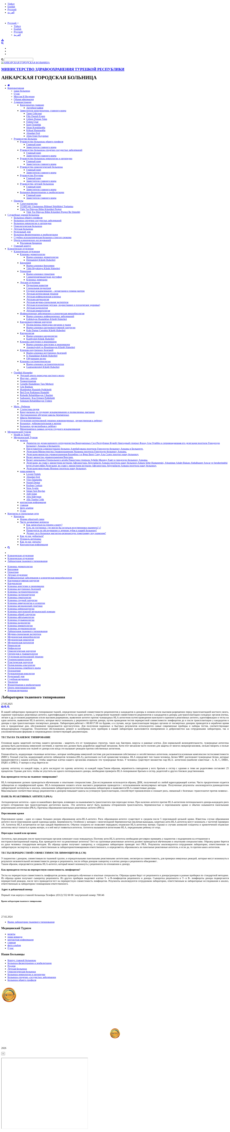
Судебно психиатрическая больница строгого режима (42, 237)
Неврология (14, 645)
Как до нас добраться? (32, 536)
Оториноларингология (20, 659)
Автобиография (34, 107)
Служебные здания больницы (23, 215)
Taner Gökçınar (34, 113)
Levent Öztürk (33, 474)
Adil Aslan (31, 494)
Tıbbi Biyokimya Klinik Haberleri (43, 268)
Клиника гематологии (19, 597)
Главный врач (33, 144)
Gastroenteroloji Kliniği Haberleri (42, 367)
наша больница (22, 91)
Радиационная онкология (21, 673)
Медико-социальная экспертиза (24, 634)
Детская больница (23, 229)
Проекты (18, 200)
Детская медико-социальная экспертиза (47, 302)
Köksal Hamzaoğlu (35, 130)
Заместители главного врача (41, 147)
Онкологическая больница (28, 226)
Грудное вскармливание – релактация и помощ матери (55, 291)
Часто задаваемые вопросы (34, 522)
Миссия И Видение (24, 96)
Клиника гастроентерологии (35, 361)
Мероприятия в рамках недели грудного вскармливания (50, 429)
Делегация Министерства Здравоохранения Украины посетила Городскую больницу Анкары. (76, 451)
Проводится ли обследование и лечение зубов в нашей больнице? (61, 530)
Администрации (22, 102)
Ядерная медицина (18, 690)
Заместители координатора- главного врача (43, 110)
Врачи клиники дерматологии (42, 257)
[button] (13, 23)
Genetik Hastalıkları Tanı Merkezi (37, 384)
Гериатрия (25, 271)
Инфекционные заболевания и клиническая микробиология (52, 313)
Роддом (11, 966)
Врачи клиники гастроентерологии (45, 364)
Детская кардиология (37, 299)
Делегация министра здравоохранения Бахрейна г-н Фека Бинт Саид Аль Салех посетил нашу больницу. (82, 454)
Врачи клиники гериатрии (40, 274)
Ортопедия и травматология (23, 653)
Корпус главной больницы (22, 960)
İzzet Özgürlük (33, 124)
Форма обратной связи (32, 519)
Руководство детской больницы (37, 184)
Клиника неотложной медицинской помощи (31, 611)
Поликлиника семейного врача (24, 668)
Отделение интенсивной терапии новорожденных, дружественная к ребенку (61, 420)
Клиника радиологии (19, 622)
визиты (24, 440)
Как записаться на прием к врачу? (44, 524)
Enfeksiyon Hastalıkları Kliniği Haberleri (46, 319)
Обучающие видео (36, 358)
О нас (17, 93)
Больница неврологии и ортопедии (32, 223)
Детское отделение (30, 282)
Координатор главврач (32, 105)
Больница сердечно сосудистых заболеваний (37, 220)
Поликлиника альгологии (21, 665)
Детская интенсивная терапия (42, 293)
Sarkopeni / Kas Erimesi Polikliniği (37, 398)
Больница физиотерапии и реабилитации (42, 192)
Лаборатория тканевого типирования (27, 561)
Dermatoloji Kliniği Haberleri (40, 260)
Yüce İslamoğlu (34, 479)
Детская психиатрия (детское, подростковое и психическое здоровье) (63, 305)
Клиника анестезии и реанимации (38, 341)
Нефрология (14, 648)
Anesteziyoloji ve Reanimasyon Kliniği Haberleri (50, 347)
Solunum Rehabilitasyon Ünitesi (36, 401)
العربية (11, 12)
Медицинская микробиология (24, 637)
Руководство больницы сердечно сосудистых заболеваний (51, 150)
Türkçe (11, 4)
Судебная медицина (18, 679)
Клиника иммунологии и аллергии (26, 603)
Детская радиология (37, 308)
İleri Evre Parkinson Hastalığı (34, 392)
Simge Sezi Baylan (35, 491)
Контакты (19, 516)
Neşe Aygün (32, 488)
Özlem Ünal (32, 122)
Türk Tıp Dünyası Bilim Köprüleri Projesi (40, 209)
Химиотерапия (28, 381)
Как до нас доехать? (30, 541)
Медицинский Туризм (26, 437)
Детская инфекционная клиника (43, 296)
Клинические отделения (20, 248)
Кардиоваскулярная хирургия (36, 322)
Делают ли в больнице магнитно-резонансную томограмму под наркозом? (66, 533)
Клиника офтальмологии (21, 617)
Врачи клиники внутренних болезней (46, 353)
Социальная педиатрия (38, 288)
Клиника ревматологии (20, 625)
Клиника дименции (36, 279)
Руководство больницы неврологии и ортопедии (46, 158)
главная (24, 505)
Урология (13, 682)
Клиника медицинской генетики (25, 606)
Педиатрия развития (37, 285)
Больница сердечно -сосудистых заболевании (32, 977)
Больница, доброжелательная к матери (40, 423)
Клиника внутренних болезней (36, 350)
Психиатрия (14, 670)
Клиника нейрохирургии (21, 608)
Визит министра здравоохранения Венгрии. (49, 457)
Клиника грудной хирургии (22, 600)
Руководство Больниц (25, 138)
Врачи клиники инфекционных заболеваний (50, 316)
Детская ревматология (38, 310)
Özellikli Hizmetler (23, 372)
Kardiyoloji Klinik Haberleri (40, 339)
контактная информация (33, 502)
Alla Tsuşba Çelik (35, 499)
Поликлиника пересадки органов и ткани (48, 324)
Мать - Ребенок (22, 406)
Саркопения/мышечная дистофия (44, 277)
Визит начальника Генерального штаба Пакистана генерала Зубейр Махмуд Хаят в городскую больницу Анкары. (87, 460)
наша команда (27, 471)
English (11, 6)
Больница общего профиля (28, 217)
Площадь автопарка (30, 539)
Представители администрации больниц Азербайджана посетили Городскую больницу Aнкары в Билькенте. (84, 448)
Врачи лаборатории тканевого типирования (31, 922)
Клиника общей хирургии (22, 614)
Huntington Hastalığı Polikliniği (35, 389)
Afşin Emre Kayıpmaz (37, 136)
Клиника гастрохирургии (21, 594)
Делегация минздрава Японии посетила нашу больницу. (56, 468)
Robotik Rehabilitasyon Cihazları (36, 395)
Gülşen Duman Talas (36, 119)
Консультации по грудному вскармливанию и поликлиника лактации (57, 412)
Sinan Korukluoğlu (35, 127)
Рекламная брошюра (31, 243)
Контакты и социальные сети (23, 513)
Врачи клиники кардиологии (41, 336)
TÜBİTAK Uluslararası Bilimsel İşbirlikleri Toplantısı (46, 206)
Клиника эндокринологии (22, 628)
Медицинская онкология (21, 639)
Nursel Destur (33, 482)
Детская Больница (17, 968)
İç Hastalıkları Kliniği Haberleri (41, 355)
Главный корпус (22, 246)
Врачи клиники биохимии (40, 265)
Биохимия (25, 262)
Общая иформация (24, 99)
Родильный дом (22, 231)
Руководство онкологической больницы (41, 167)
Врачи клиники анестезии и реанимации (48, 344)
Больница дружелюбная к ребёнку (38, 426)
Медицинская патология (21, 642)
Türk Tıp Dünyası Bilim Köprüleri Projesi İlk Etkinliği (53, 212)
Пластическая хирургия (20, 662)
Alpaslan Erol (33, 133)
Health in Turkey (22, 434)
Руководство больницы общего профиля (41, 141)
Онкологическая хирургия (22, 651)
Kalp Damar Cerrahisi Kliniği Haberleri (45, 330)
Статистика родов (29, 409)
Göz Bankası (26, 386)
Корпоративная (16, 88)
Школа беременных (30, 417)
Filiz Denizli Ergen (35, 116)
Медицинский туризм (19, 432)
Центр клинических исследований (32, 240)
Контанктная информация (34, 544)
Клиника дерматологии (32, 254)
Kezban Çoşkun (34, 485)
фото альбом (26, 508)
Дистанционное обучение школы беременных (44, 415)
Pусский (12, 9)
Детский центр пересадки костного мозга (42, 375)
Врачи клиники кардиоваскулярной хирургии (50, 327)
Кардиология (27, 333)
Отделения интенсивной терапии (25, 656)
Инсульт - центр (28, 378)
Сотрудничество (29, 203)
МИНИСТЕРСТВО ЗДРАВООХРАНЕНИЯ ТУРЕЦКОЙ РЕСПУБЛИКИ (62, 69)
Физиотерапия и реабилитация (24, 684)
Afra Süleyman (33, 496)
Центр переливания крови (22, 687)
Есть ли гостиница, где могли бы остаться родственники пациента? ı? (63, 527)
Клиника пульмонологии (21, 620)
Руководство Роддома (31, 175)
